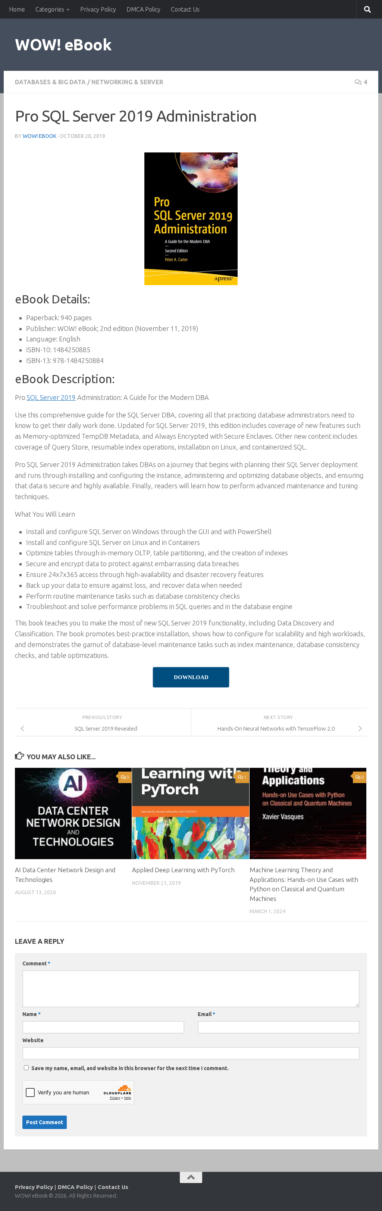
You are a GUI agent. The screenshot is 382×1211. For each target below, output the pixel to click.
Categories (49, 9)
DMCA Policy (143, 9)
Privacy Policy (98, 9)
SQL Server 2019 (51, 397)
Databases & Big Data (50, 82)
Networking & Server (127, 82)
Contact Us (185, 9)
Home (17, 9)
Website (33, 1040)
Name (31, 1014)
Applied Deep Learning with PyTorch (183, 869)
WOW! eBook (63, 44)
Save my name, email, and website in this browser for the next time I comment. (130, 1068)
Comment (36, 963)
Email (206, 1014)
